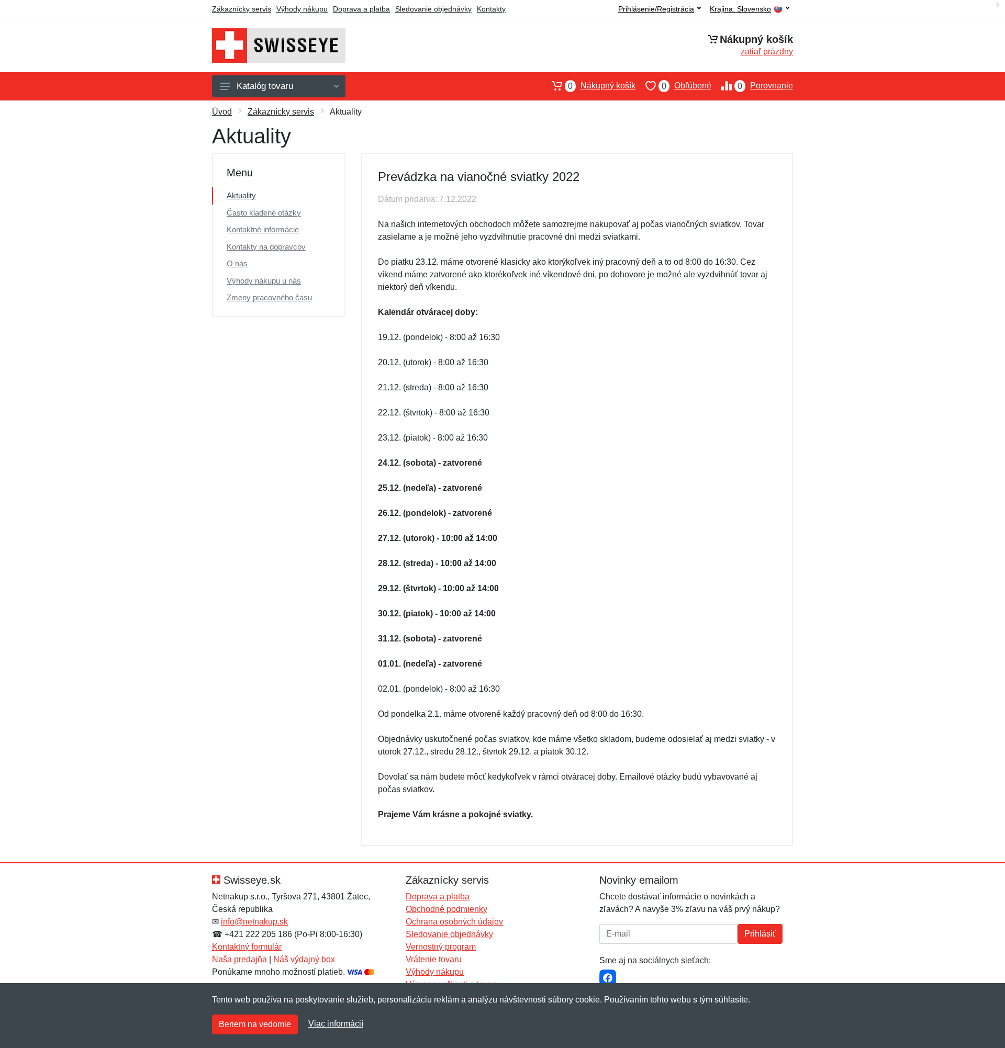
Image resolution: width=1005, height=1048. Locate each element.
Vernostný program (441, 946)
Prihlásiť (760, 933)
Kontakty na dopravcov (266, 246)
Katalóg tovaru (265, 86)
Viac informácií (335, 1023)
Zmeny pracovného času (269, 297)
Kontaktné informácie (263, 229)
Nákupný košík (601, 86)
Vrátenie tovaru (434, 959)
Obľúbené (686, 86)
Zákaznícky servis (241, 9)
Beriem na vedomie (255, 1024)
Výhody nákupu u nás (264, 280)
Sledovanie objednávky (433, 9)
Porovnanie (765, 86)
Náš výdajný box (304, 959)
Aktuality (241, 195)
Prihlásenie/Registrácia (656, 9)
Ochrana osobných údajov (454, 921)
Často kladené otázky (264, 212)
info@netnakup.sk (254, 921)
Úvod (222, 111)
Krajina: (740, 9)
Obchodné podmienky (446, 909)
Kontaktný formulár (247, 946)
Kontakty (491, 9)
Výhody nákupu (302, 9)
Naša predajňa (239, 959)
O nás (237, 263)
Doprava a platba (361, 9)
